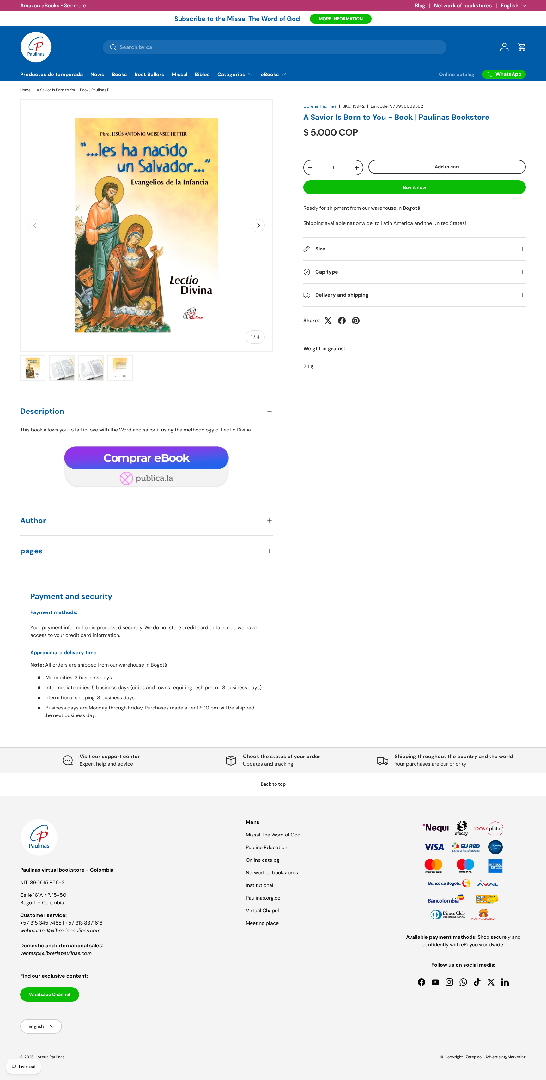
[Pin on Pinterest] (356, 321)
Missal (179, 74)
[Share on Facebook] (342, 321)
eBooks (270, 74)
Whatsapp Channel (49, 994)
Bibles (202, 74)
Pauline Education (266, 847)
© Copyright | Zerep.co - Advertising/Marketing (483, 1056)
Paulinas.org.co (263, 898)
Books (119, 74)
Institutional (259, 885)
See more (75, 5)
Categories (231, 74)
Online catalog (457, 74)
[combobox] (275, 47)
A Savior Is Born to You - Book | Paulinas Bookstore (74, 90)
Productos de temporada (51, 74)
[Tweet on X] (328, 321)
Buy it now (414, 187)
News (97, 74)
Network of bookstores (463, 5)
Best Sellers (149, 74)
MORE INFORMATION (341, 18)
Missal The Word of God (273, 834)
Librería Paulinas (320, 106)
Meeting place (262, 923)
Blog (420, 5)
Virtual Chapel (262, 910)
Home (25, 90)
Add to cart (447, 167)
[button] (522, 47)
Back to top (273, 784)
